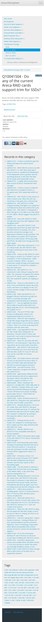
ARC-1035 (24, 577)
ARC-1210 (35, 582)
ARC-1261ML (27, 598)
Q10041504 (11, 104)
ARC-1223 (24, 590)
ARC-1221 (35, 588)
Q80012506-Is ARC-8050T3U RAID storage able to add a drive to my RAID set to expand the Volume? (23, 551)
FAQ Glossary (18, 612)
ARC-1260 (17, 598)
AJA (12, 575)
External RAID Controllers (13, 33)
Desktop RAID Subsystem (13, 38)
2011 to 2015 (10, 56)
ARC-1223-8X (9, 593)
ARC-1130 (32, 577)
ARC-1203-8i (26, 582)
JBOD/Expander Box (11, 36)
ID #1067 (38, 75)
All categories (9, 21)
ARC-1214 (33, 585)
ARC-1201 (12, 580)
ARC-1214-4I (9, 588)
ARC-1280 (26, 600)
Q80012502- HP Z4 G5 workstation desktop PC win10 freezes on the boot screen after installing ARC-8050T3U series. (23, 535)
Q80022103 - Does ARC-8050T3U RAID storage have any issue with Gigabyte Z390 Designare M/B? (23, 221)
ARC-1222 (17, 590)
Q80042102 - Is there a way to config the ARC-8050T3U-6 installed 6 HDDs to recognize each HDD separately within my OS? (22, 191)
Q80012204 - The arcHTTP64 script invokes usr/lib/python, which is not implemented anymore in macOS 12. (20, 314)
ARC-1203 (28, 580)
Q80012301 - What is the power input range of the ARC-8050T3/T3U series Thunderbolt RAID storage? (23, 438)
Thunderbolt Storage (11, 44)
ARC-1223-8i (33, 590)
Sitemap (8, 612)
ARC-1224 (18, 593)
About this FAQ (9, 116)
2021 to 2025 (10, 50)
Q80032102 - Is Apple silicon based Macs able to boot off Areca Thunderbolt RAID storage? (22, 183)
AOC (5, 577)
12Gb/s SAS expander (26, 570)
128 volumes (13, 570)
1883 (37, 570)
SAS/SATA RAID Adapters (13, 24)
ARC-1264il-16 (17, 600)
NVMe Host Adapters (12, 27)
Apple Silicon (15, 577)
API (9, 577)
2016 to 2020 (10, 53)
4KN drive (12, 572)
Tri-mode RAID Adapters (13, 58)
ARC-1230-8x (24, 595)
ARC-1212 (8, 585)
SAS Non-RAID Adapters (13, 30)
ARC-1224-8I (27, 593)
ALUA (36, 575)
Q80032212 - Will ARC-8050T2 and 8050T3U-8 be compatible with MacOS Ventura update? (21, 431)
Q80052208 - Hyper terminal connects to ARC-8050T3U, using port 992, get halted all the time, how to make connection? (23, 400)
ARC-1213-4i (24, 585)
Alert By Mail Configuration (24, 575)
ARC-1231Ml (8, 598)
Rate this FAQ (23, 116)
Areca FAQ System (10, 2)
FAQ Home (8, 19)
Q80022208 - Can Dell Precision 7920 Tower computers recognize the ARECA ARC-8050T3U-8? (21, 369)
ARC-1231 (32, 595)
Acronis (19, 572)
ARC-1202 (20, 580)
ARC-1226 (14, 595)
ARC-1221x (8, 590)
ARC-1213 (16, 585)
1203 (6, 570)
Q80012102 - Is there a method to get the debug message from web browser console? (23, 163)
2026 (7, 47)
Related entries (9, 110)
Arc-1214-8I (18, 588)
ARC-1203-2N (16, 582)
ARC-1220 (27, 588)
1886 (6, 572)
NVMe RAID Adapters (12, 41)
